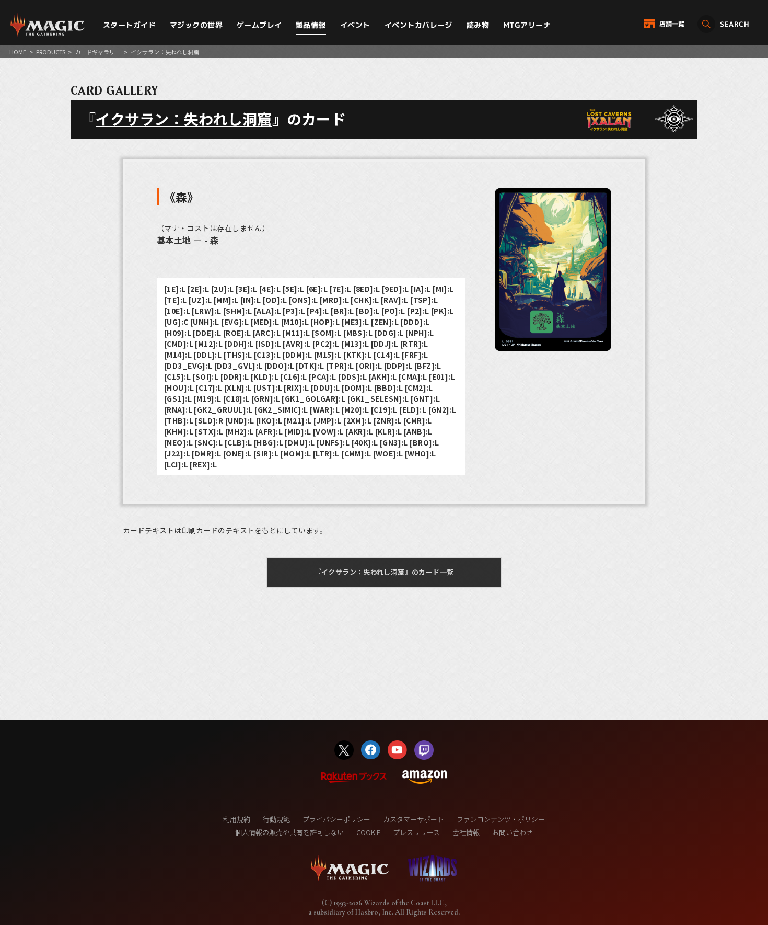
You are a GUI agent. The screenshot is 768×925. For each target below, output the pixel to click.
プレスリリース (416, 832)
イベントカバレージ (418, 25)
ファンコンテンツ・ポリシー (501, 819)
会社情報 (466, 832)
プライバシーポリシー (336, 819)
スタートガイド (129, 25)
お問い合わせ (512, 832)
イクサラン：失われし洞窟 (184, 118)
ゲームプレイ (259, 25)
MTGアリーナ (527, 25)
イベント (355, 25)
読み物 (478, 25)
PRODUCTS (50, 52)
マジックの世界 (196, 25)
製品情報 (311, 25)
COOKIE (368, 832)
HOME (17, 52)
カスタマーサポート (413, 819)
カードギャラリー (98, 52)
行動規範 (276, 819)
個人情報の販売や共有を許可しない (289, 832)
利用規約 (236, 819)
